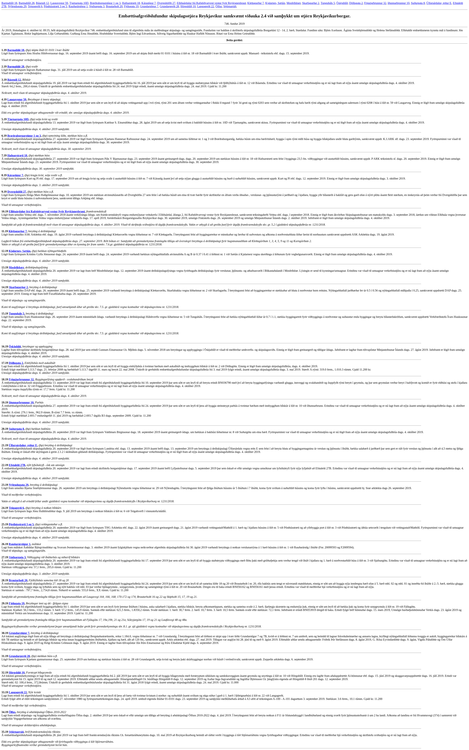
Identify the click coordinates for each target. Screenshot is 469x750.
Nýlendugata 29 (17, 6)
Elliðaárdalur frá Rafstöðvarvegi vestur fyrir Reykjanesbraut (211, 3)
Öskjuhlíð (342, 3)
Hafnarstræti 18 (131, 3)
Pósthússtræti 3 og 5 (55, 6)
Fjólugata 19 (131, 6)
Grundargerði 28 (169, 6)
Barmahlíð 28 (26, 3)
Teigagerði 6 (35, 6)
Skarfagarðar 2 (310, 3)
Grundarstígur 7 (149, 6)
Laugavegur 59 (59, 3)
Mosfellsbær (294, 3)
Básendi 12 (42, 3)
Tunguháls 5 (328, 3)
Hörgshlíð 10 (188, 6)
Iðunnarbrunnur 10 (398, 3)
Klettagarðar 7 (255, 3)
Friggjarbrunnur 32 (375, 3)
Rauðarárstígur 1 (78, 6)
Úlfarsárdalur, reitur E (438, 3)
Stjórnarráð (229, 6)
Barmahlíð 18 (9, 3)
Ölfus (218, 6)
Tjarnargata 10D (78, 3)
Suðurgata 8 (418, 3)
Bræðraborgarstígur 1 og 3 (105, 3)
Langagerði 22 (205, 6)
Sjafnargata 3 (96, 6)
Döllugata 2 (356, 3)
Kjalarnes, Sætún (275, 3)
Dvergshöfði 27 (166, 3)
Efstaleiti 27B (17, 465)
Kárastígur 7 (148, 3)
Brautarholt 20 (114, 6)
